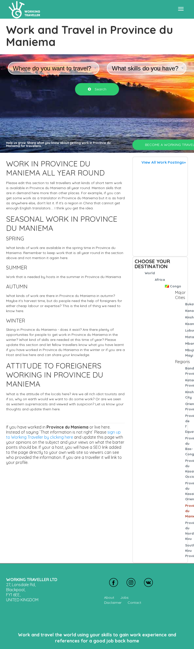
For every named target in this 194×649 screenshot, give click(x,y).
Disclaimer (113, 602)
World (150, 273)
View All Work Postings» (163, 162)
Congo (175, 286)
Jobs (124, 597)
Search (100, 89)
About (109, 597)
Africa (160, 280)
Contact (134, 602)
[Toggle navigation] (180, 9)
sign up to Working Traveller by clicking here (63, 435)
